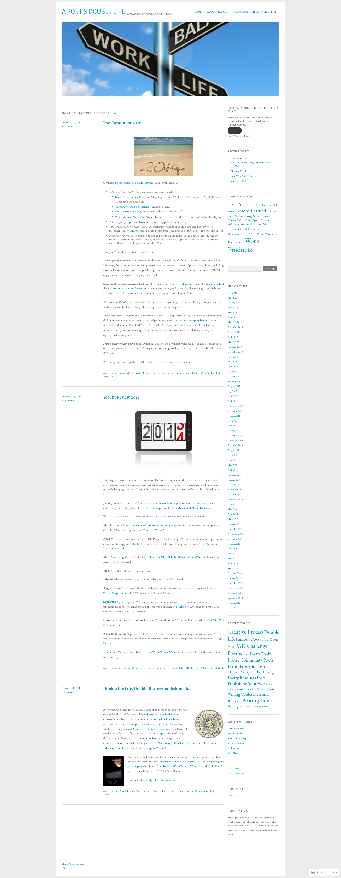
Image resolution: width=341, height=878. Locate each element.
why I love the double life (162, 780)
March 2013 (233, 568)
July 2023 (232, 292)
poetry (246, 654)
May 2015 (232, 465)
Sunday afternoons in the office (151, 729)
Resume (131, 791)
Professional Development (248, 229)
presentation (144, 738)
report (163, 733)
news (208, 652)
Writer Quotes (266, 689)
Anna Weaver (206, 544)
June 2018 (233, 356)
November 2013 (235, 533)
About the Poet (218, 11)
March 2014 (233, 519)
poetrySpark (160, 719)
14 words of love (156, 516)
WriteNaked (233, 753)
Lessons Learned (122, 668)
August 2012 (234, 602)
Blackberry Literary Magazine (132, 197)
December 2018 (235, 351)
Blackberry (182, 606)
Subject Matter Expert (252, 234)
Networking (243, 216)
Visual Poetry (246, 688)
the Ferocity (233, 748)
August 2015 (234, 450)
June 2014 (233, 504)
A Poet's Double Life (93, 12)
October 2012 (234, 592)
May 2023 (232, 297)
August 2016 (234, 415)
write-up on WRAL (153, 748)
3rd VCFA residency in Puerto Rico (151, 503)
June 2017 (233, 396)
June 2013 (233, 553)
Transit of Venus (152, 530)
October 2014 (234, 494)
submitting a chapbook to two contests (181, 761)
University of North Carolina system (179, 743)
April (130, 222)
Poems (174, 791)
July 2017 (232, 391)
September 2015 (235, 445)
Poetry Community (174, 373)
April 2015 (233, 469)
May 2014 (232, 509)
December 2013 (235, 529)
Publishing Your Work (195, 373)
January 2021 (234, 302)
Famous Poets (248, 639)
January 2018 (234, 371)
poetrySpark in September (189, 320)
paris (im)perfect (235, 733)
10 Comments (68, 126)
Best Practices (121, 373)
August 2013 (234, 543)
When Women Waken (127, 217)
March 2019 (233, 342)
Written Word (186, 588)
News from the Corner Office (255, 11)
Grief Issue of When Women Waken (177, 766)
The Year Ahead (238, 171)
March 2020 (233, 322)
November (145, 222)
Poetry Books (260, 653)
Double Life (158, 373)
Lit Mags (265, 640)
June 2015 (233, 460)
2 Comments (68, 400)
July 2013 (232, 548)
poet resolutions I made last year (134, 183)
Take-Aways (271, 234)
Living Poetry (201, 503)
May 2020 (232, 312)
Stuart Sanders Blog (237, 738)
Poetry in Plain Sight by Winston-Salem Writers (177, 557)
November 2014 (235, 489)
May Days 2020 (238, 181)
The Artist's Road (236, 743)
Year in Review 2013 (121, 397)
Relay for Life (138, 544)
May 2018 (232, 361)
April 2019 (233, 337)
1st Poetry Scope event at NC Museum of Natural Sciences (176, 508)
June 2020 (233, 307)
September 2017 (235, 381)
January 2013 (234, 578)
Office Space (120, 791)
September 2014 (235, 499)
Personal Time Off (253, 224)
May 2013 (232, 558)
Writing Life (213, 373)
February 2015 (235, 474)
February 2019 (235, 346)
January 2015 (234, 479)
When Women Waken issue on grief (172, 652)
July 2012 (232, 607)
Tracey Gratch (129, 231)
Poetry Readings (242, 678)
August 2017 (234, 386)
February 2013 (235, 573)
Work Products (139, 668)
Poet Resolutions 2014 (123, 122)
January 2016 (234, 430)
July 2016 (232, 420)
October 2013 (234, 538)
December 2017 (235, 376)
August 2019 (234, 332)
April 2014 (233, 514)
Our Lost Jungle (236, 728)
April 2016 (233, 425)
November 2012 (235, 588)
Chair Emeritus (263, 205)
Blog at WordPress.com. (73, 863)
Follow (234, 130)
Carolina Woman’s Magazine (132, 206)
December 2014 (235, 484)
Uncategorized (235, 242)
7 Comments (68, 691)
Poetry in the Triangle (258, 672)
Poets (261, 678)
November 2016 (235, 406)
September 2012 (235, 597)
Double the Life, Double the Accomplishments (146, 688)
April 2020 (233, 317)
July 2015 (232, 455)
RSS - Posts (233, 768)
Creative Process (142, 373)
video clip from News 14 (117, 748)
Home (197, 11)
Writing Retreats (262, 706)
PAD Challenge (192, 668)
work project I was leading (158, 714)
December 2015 (235, 435)
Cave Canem (135, 571)
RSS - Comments (236, 773)
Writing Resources (241, 706)
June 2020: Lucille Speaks (243, 176)
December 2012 (235, 583)
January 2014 (234, 524)
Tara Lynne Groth (114, 548)
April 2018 (233, 366)
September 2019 (235, 327)
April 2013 (233, 563)
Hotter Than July (239, 157)
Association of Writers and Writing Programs (156, 525)
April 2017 (233, 401)
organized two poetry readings (171, 284)
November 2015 (235, 440)
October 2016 (234, 410)
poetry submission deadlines (151, 724)
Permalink (108, 376)
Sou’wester (121, 211)
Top (64, 868)
